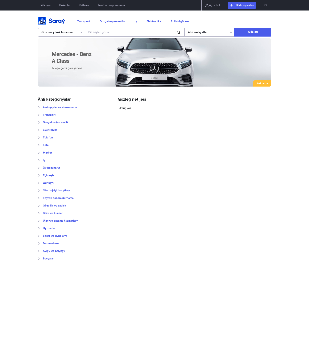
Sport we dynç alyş (55, 236)
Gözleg (253, 32)
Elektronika (154, 21)
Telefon (48, 137)
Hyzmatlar (49, 228)
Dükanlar (64, 5)
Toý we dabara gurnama (58, 198)
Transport (83, 21)
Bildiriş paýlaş (244, 5)
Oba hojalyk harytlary (56, 190)
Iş (136, 21)
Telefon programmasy (111, 5)
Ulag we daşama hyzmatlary (60, 221)
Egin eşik (48, 175)
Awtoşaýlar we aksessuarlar (60, 107)
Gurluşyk (48, 183)
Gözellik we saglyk (54, 206)
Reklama (84, 5)
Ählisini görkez (180, 21)
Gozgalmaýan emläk (112, 21)
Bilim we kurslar (53, 213)
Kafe (46, 145)
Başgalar (48, 258)
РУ (265, 5)
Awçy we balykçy (54, 251)
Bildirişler (45, 5)
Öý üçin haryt (51, 168)
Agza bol (214, 5)
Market (47, 153)
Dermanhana (51, 243)
